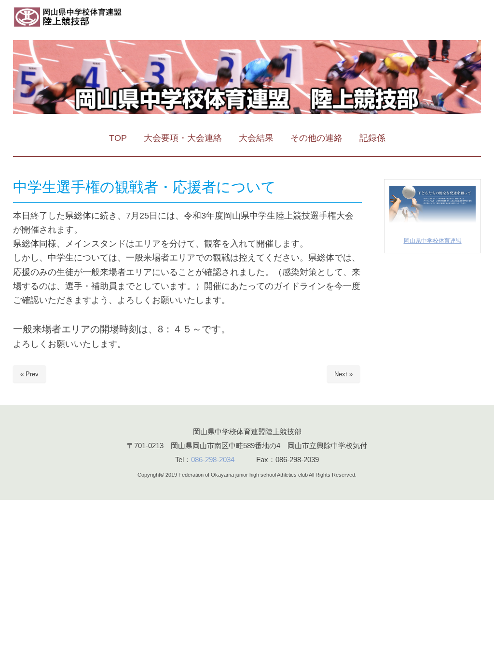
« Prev (29, 374)
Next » (343, 374)
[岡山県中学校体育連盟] (432, 223)
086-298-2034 (212, 459)
